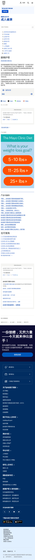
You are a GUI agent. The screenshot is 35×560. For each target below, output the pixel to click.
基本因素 (19, 322)
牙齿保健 (6, 34)
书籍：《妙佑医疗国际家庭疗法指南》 (12, 201)
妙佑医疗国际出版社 (10, 284)
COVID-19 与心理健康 (7, 241)
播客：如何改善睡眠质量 (8, 224)
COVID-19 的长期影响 (7, 246)
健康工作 (6, 53)
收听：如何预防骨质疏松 (8, 227)
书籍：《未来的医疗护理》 (9, 208)
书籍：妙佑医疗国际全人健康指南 (11, 213)
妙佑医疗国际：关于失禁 (9, 295)
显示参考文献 (4, 127)
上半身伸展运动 (5, 250)
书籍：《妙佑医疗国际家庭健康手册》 (12, 198)
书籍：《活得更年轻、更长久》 (10, 210)
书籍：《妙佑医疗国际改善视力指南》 (12, 203)
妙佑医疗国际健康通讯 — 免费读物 (11, 305)
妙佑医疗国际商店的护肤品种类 (10, 222)
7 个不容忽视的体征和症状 (9, 236)
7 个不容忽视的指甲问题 (8, 239)
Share (4, 101)
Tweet (11, 101)
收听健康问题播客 (7, 291)
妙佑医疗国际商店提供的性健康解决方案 (13, 215)
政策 (4, 119)
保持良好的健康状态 (10, 32)
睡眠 (5, 43)
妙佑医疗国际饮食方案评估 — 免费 (11, 301)
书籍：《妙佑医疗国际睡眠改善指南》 (12, 205)
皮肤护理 (6, 36)
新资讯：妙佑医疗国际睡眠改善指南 (12, 288)
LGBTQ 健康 (8, 51)
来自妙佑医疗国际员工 (6, 60)
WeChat (19, 101)
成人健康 (6, 19)
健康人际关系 (8, 48)
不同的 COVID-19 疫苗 (8, 253)
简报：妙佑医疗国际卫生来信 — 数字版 (13, 229)
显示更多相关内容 (5, 255)
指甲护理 (6, 39)
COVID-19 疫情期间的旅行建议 (10, 243)
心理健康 (6, 46)
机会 (8, 119)
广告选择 (14, 119)
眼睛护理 (6, 41)
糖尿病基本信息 (7, 298)
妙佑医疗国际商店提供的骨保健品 (11, 217)
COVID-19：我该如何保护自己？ (11, 248)
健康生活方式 (5, 16)
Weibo (26, 101)
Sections (4, 27)
